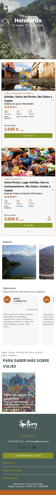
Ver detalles (28, 135)
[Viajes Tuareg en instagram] (29, 448)
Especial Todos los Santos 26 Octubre (23, 193)
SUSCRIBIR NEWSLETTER (28, 455)
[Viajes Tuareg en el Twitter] (23, 448)
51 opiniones (34, 25)
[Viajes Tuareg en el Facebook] (19, 448)
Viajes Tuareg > (8, 352)
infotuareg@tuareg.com (37, 441)
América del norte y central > (29, 352)
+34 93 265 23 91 (15, 441)
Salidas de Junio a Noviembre (19, 103)
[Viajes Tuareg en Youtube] (34, 448)
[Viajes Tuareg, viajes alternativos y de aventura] (28, 424)
